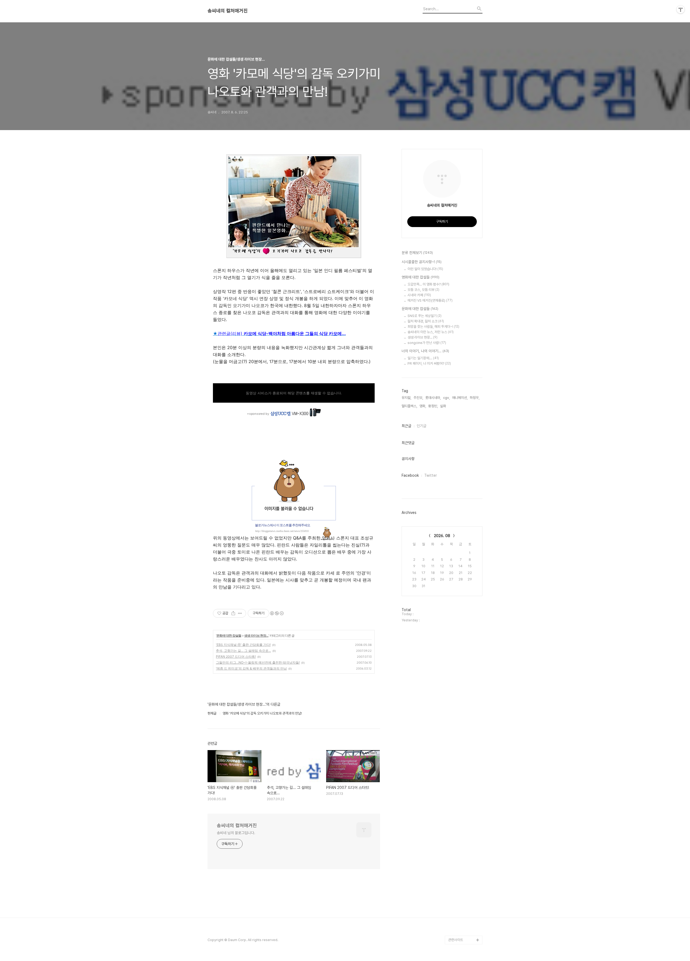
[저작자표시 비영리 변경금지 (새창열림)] (276, 613)
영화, (422, 406)
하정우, (474, 398)
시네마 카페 (419, 295)
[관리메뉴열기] (681, 9)
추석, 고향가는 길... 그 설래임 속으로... (243, 651)
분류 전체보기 (417, 252)
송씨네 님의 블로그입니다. (236, 833)
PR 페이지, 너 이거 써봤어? (429, 363)
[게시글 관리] (240, 613)
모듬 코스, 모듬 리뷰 (423, 290)
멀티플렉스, (409, 406)
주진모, (418, 398)
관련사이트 (455, 940)
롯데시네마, (433, 398)
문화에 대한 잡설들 (228, 635)
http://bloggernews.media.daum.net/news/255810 (282, 531)
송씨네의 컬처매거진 (228, 10)
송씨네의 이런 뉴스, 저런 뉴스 (431, 332)
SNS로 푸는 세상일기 (424, 316)
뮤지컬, (406, 398)
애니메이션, (460, 398)
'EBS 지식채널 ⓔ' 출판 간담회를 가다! (243, 645)
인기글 (421, 426)
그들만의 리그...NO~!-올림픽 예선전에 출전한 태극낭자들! (258, 662)
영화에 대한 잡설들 (420, 277)
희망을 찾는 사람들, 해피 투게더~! (433, 327)
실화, (443, 406)
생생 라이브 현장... (256, 635)
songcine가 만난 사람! (427, 343)
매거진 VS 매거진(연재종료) (430, 300)
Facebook (410, 475)
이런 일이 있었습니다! (425, 269)
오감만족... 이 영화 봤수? (428, 284)
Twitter (430, 475)
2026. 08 (442, 535)
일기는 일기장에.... (423, 358)
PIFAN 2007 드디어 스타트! (236, 656)
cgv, (446, 398)
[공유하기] (233, 613)
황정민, (433, 406)
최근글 (406, 426)
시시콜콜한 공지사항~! (421, 262)
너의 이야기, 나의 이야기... (425, 351)
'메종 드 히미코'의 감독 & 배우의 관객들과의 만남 (251, 668)
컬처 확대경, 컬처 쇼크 (426, 321)
